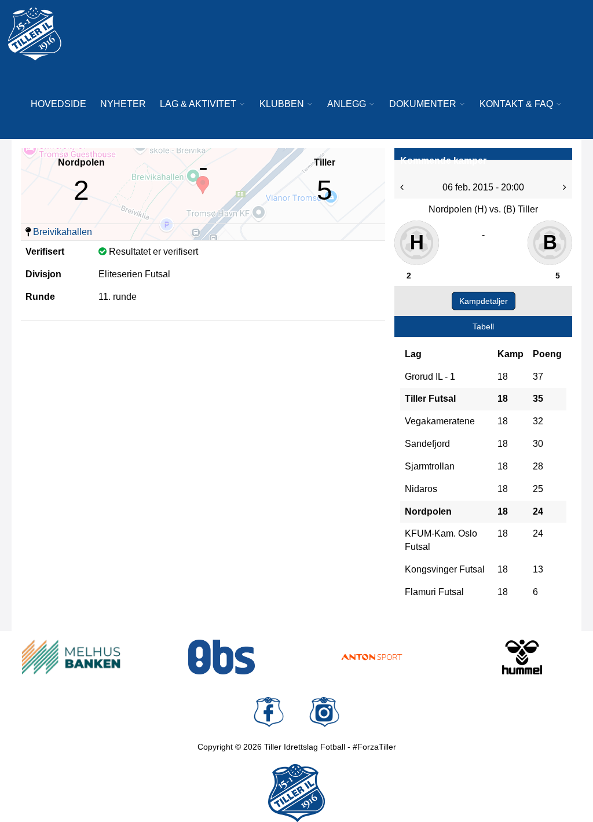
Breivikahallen (62, 232)
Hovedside (58, 104)
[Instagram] (324, 712)
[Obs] (222, 657)
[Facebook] (269, 712)
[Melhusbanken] (71, 657)
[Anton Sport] (372, 657)
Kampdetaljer (483, 301)
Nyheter (123, 104)
